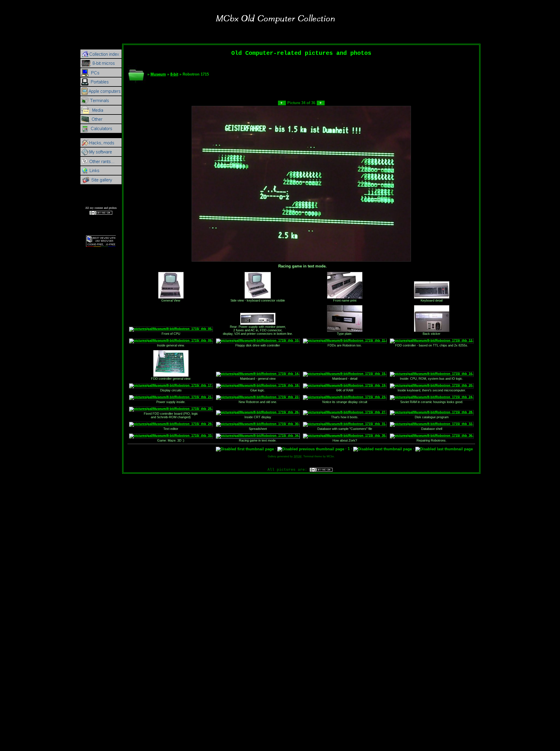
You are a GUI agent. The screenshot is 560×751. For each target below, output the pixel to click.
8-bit (174, 74)
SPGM (298, 456)
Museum (158, 74)
